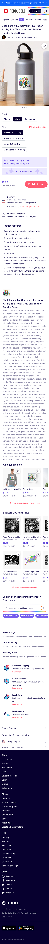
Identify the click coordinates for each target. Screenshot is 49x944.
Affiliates (6, 810)
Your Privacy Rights (11, 866)
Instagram (10, 876)
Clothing (17, 19)
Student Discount (9, 776)
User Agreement (8, 909)
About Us (6, 798)
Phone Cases (41, 19)
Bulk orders (7, 788)
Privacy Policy (21, 909)
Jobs (4, 819)
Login (4, 780)
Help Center (7, 845)
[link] (11, 616)
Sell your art (7, 814)
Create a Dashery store (12, 827)
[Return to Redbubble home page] (14, 11)
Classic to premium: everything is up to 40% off (24, 3)
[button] (24, 3)
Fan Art (5, 763)
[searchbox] (24, 608)
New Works (7, 767)
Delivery (5, 837)
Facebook (10, 880)
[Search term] (45, 11)
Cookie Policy (7, 917)
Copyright (6, 857)
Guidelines (6, 849)
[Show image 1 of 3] (22, 107)
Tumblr (9, 888)
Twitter (9, 884)
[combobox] (38, 11)
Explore (5, 19)
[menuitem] (5, 19)
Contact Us (7, 861)
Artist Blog (7, 823)
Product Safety (8, 853)
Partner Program (9, 806)
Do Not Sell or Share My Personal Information (19, 913)
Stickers (29, 19)
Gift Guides (7, 759)
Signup (5, 784)
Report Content (9, 728)
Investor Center (9, 802)
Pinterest (10, 893)
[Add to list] (44, 46)
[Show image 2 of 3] (24, 107)
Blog (4, 772)
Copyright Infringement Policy (15, 735)
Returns (5, 841)
